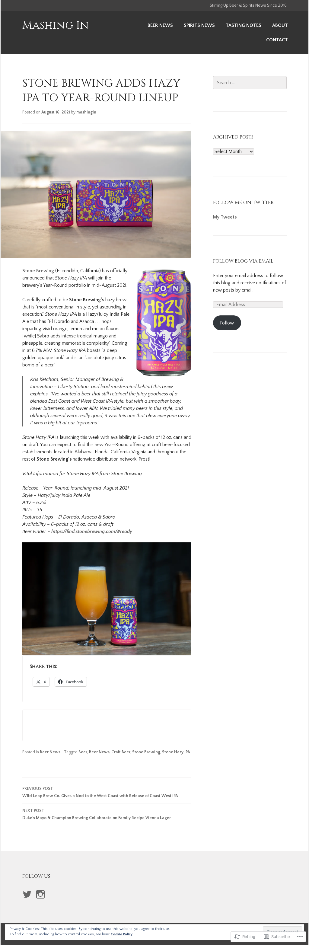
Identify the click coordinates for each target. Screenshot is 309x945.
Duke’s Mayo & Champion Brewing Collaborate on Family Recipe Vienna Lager (96, 814)
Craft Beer (120, 752)
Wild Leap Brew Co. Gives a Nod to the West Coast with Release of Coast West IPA (100, 792)
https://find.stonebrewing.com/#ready (91, 531)
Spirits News (199, 25)
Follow (227, 323)
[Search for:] (250, 82)
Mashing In (55, 25)
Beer (82, 752)
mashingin (86, 112)
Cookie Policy (121, 934)
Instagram (40, 901)
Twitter (27, 901)
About (280, 25)
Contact (277, 40)
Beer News (160, 25)
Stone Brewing (38, 270)
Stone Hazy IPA (176, 752)
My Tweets (225, 217)
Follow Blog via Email (243, 261)
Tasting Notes (243, 25)
